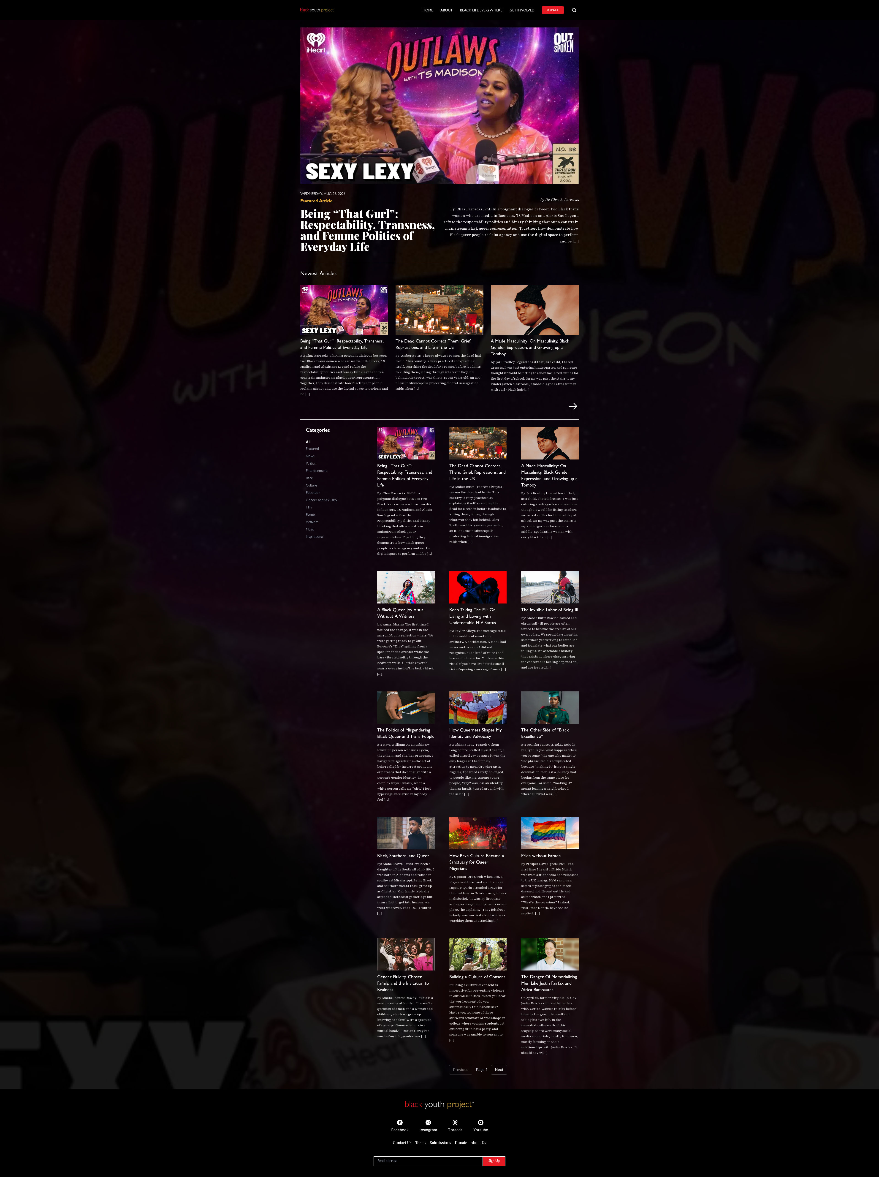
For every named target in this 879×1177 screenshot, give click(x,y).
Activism (312, 522)
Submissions (440, 1142)
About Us (478, 1142)
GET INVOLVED (522, 11)
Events (310, 515)
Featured (312, 449)
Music (310, 530)
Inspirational (314, 537)
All (308, 442)
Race (309, 478)
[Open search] (574, 10)
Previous (460, 1069)
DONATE (552, 10)
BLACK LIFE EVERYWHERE (481, 11)
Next (499, 1069)
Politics (311, 464)
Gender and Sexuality (321, 500)
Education (313, 493)
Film (309, 508)
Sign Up (494, 1161)
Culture (311, 486)
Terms (420, 1142)
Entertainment (316, 471)
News (310, 456)
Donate (461, 1142)
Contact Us (402, 1142)
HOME (428, 11)
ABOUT (446, 11)
